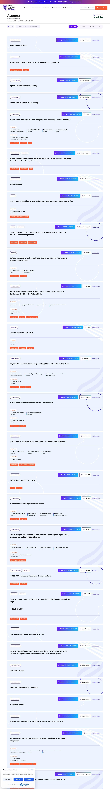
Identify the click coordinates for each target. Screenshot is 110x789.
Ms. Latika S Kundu (16, 750)
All (99, 26)
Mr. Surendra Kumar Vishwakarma (56, 373)
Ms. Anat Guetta (47, 129)
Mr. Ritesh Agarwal (29, 270)
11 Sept (92, 26)
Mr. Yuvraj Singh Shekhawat (58, 304)
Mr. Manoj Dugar (47, 451)
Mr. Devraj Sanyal (15, 373)
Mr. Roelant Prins (15, 270)
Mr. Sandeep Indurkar (28, 304)
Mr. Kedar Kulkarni (16, 381)
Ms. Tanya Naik (15, 342)
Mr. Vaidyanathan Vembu (18, 211)
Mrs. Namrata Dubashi (17, 547)
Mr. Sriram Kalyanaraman (34, 412)
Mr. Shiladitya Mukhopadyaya (34, 373)
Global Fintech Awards (87, 8)
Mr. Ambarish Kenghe (33, 129)
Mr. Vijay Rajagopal (45, 513)
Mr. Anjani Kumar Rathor (17, 451)
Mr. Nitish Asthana (16, 459)
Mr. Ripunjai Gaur (15, 311)
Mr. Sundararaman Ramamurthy (52, 750)
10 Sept (83, 26)
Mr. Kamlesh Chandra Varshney (19, 137)
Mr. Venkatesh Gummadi (61, 547)
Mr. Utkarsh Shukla (45, 547)
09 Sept (73, 26)
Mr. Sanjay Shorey (16, 129)
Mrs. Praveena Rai (34, 750)
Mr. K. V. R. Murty (15, 758)
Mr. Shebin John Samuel (17, 420)
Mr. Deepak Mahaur (33, 451)
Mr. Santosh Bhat (31, 547)
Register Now (101, 8)
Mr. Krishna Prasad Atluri (18, 513)
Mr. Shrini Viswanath (61, 129)
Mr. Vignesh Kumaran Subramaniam (21, 554)
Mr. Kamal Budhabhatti (17, 412)
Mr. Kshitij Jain (32, 513)
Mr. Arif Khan (14, 304)
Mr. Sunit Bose (58, 513)
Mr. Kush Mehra (42, 304)
